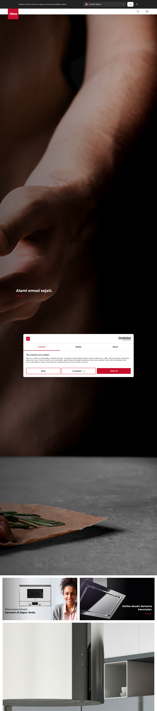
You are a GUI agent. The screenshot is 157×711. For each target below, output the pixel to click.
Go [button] (130, 4)
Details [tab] (79, 347)
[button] (104, 4)
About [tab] (115, 347)
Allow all (114, 371)
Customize (77, 371)
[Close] (137, 4)
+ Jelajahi (20, 296)
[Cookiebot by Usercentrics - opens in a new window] (120, 339)
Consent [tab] (41, 347)
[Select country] (142, 11)
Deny (43, 371)
